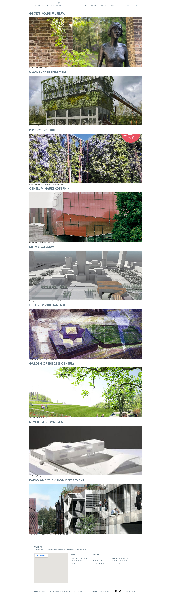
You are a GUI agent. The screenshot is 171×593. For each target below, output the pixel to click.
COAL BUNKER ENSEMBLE (47, 72)
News (84, 5)
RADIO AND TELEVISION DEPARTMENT (56, 480)
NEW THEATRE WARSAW (46, 422)
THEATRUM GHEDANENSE (47, 305)
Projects (93, 5)
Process (103, 5)
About (112, 5)
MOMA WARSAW (41, 247)
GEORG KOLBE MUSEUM (47, 13)
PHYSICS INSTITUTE (42, 130)
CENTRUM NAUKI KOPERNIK (49, 188)
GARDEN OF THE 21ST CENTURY (52, 363)
